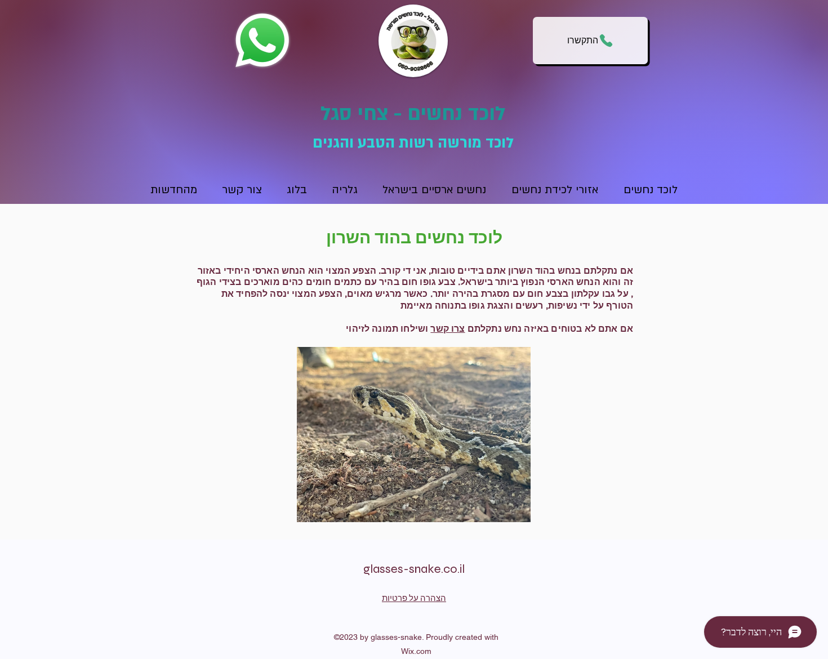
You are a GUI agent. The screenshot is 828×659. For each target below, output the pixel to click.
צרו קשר (447, 328)
